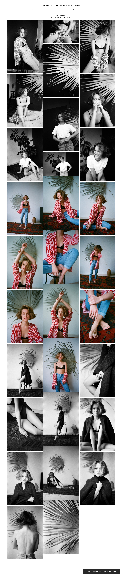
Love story (30, 9)
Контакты (100, 9)
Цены (92, 9)
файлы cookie (98, 571)
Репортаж (54, 9)
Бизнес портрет (64, 9)
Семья (38, 9)
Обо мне (85, 9)
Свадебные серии (18, 9)
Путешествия (76, 9)
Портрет (45, 9)
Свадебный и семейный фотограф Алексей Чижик (61, 5)
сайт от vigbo (61, 571)
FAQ (107, 9)
